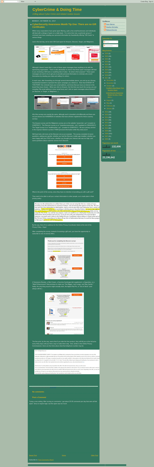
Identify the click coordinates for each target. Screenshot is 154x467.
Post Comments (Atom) (46, 460)
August (108, 100)
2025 (107, 56)
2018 (107, 75)
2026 (107, 53)
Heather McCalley (112, 27)
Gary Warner (110, 24)
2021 (107, 67)
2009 (107, 131)
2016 (107, 112)
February (110, 106)
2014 (107, 117)
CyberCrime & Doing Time (57, 9)
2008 (107, 133)
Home (64, 455)
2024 (107, 59)
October (109, 86)
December (110, 80)
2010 (107, 128)
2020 (107, 70)
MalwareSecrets (111, 30)
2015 (107, 114)
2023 (107, 61)
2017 (107, 78)
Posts (107, 42)
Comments (109, 45)
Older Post (94, 455)
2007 (107, 136)
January (109, 108)
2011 (106, 125)
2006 (107, 139)
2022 (107, 64)
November (110, 83)
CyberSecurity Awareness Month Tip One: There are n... (114, 95)
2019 (107, 72)
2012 (107, 122)
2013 (107, 120)
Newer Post (33, 455)
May (108, 103)
